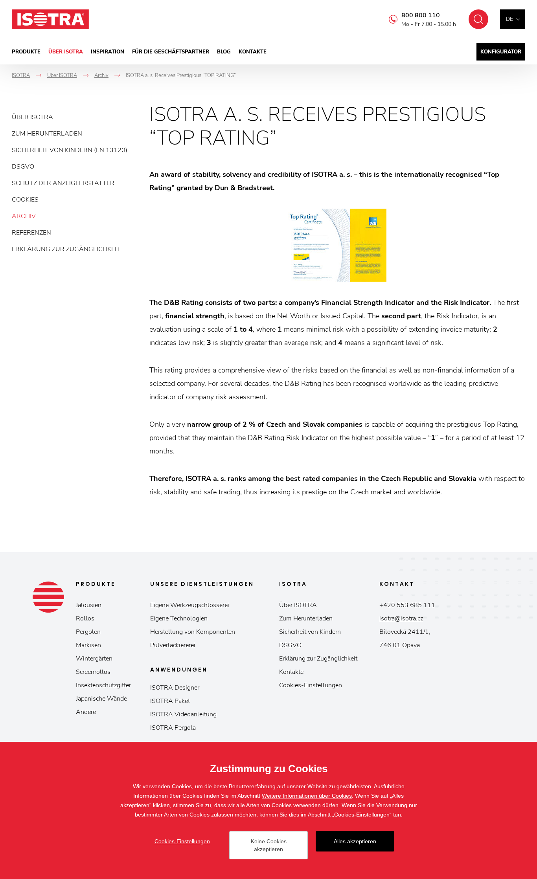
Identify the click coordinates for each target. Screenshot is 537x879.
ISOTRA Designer (174, 687)
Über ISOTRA (65, 51)
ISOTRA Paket (170, 701)
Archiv (24, 216)
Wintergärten (94, 658)
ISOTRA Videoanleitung (183, 714)
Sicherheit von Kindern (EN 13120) (69, 150)
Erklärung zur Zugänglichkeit (66, 249)
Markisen (88, 645)
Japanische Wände (101, 698)
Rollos (85, 618)
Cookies (25, 199)
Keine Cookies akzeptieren (269, 845)
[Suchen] (478, 19)
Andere (86, 712)
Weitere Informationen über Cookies (307, 796)
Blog (224, 51)
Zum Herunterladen (47, 133)
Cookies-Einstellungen (310, 685)
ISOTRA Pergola (173, 727)
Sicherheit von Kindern (310, 632)
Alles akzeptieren (355, 841)
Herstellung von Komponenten (192, 632)
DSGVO (23, 166)
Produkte (26, 51)
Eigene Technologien (179, 618)
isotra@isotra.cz (401, 618)
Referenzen (31, 232)
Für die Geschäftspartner (170, 51)
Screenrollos (93, 672)
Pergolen (88, 632)
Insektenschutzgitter (103, 685)
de (509, 19)
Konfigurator (500, 51)
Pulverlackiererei (172, 645)
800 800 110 (420, 15)
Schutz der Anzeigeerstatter (63, 183)
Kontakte (253, 51)
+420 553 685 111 (407, 605)
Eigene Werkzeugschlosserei (189, 605)
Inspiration (107, 51)
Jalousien (88, 605)
